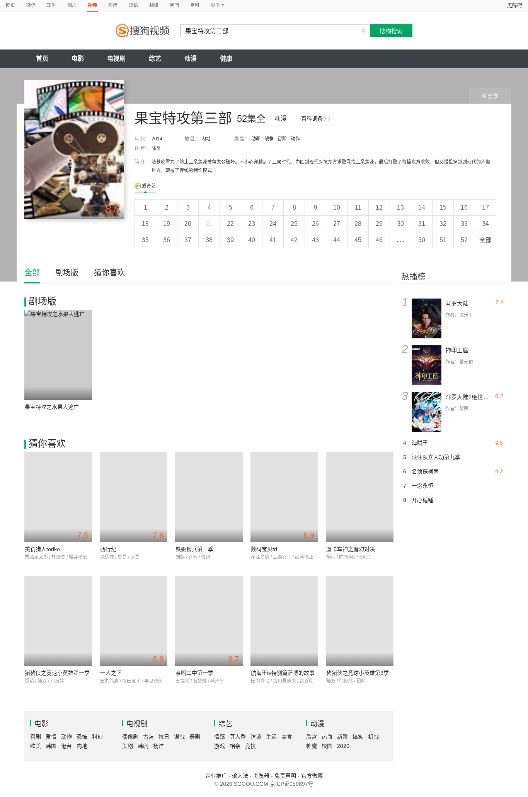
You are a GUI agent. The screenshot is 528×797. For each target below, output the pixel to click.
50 (421, 240)
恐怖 (82, 737)
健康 (226, 58)
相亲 (235, 746)
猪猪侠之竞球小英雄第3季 (357, 673)
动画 (256, 139)
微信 (31, 5)
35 (145, 240)
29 (379, 223)
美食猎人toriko (42, 549)
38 (209, 240)
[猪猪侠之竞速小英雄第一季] (58, 621)
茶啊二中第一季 (194, 673)
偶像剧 (130, 737)
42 (294, 240)
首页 (42, 58)
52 (464, 240)
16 (464, 207)
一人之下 (111, 673)
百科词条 (312, 119)
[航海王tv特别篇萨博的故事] (284, 621)
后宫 (311, 737)
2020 (343, 746)
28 (357, 223)
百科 (194, 5)
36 (166, 240)
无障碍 (514, 5)
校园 (327, 746)
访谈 (255, 737)
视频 (92, 5)
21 (209, 223)
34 (485, 223)
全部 (485, 240)
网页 (10, 5)
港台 (66, 746)
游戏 (219, 746)
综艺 (155, 58)
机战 (373, 737)
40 (251, 240)
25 (294, 223)
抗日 (163, 737)
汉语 (133, 5)
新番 (342, 737)
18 (145, 223)
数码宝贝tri (264, 549)
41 (272, 240)
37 (187, 240)
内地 (206, 139)
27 (336, 223)
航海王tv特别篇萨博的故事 (283, 673)
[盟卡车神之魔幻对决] (359, 497)
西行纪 (108, 549)
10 (336, 207)
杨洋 (158, 746)
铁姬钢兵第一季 (194, 549)
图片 (72, 5)
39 (230, 240)
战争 (269, 139)
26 (315, 223)
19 (166, 223)
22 (230, 223)
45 (357, 240)
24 (272, 223)
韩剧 (143, 746)
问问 (174, 5)
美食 (286, 737)
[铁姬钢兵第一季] (209, 497)
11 (358, 207)
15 (442, 207)
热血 (327, 737)
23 (251, 223)
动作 (295, 139)
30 (400, 223)
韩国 (51, 746)
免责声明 (285, 776)
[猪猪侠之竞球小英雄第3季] (359, 621)
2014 (157, 139)
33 (464, 223)
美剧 (127, 746)
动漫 (190, 58)
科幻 (97, 737)
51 (442, 240)
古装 (148, 737)
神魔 (311, 746)
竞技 (250, 746)
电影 (78, 58)
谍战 (179, 737)
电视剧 (116, 58)
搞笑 (358, 737)
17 (485, 207)
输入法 (240, 776)
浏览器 (261, 776)
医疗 (113, 5)
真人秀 (238, 737)
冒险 (282, 139)
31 (421, 223)
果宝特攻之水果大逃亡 (52, 407)
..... (400, 240)
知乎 (51, 5)
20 (187, 223)
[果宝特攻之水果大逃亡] (58, 355)
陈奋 (156, 148)
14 (421, 207)
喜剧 (35, 737)
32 (442, 223)
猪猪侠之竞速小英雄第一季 (57, 673)
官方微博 (312, 776)
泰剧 (194, 737)
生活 (271, 737)
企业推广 (216, 776)
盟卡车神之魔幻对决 (350, 549)
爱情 (51, 737)
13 (400, 207)
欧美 (35, 746)
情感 (219, 737)
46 (379, 240)
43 (315, 240)
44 (336, 240)
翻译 (153, 5)
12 (379, 207)
